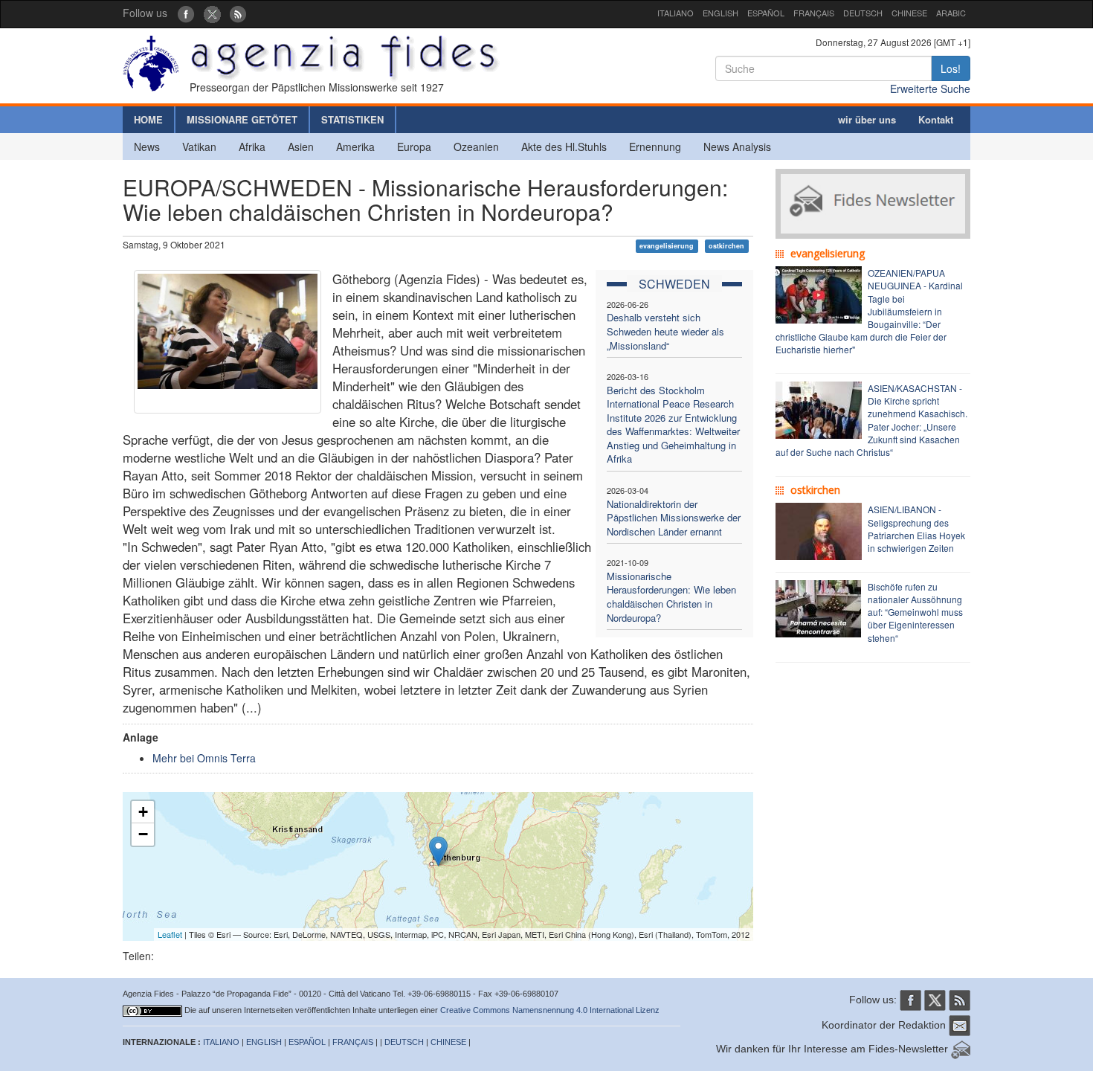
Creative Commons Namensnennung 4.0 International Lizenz (550, 1010)
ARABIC (951, 13)
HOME (148, 119)
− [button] (143, 834)
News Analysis (737, 146)
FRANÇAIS (813, 13)
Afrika (252, 146)
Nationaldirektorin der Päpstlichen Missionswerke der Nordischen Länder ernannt (674, 517)
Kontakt (935, 119)
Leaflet (170, 934)
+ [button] (143, 812)
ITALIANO (675, 13)
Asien (301, 146)
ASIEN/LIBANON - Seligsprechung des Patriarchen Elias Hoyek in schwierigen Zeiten (916, 528)
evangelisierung (666, 246)
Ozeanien (476, 146)
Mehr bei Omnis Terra (204, 757)
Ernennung (655, 146)
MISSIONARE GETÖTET (242, 119)
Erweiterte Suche (930, 88)
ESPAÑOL (765, 13)
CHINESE (909, 13)
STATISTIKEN (352, 119)
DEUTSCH (863, 13)
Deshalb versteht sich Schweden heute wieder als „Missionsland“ (665, 331)
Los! (951, 68)
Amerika (355, 146)
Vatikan (199, 146)
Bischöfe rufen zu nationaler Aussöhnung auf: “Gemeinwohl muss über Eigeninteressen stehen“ (915, 612)
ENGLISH (720, 13)
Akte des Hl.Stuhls (564, 146)
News (147, 146)
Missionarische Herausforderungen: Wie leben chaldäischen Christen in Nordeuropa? (671, 597)
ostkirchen (726, 246)
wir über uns (867, 119)
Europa (414, 146)
